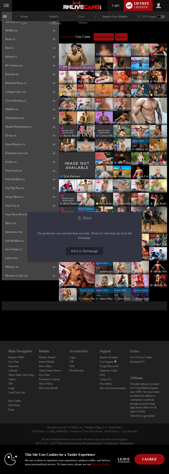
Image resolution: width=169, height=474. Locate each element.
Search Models (47, 361)
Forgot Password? (109, 366)
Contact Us (105, 379)
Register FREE (16, 357)
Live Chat (13, 361)
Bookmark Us (137, 361)
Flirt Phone (14, 405)
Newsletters (106, 383)
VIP (10, 383)
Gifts (72, 366)
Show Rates (45, 366)
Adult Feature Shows (50, 370)
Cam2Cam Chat (16, 392)
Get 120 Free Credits (141, 357)
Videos (12, 379)
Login (115, 5)
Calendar (13, 370)
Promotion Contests (49, 379)
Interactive (13, 366)
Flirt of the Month (48, 388)
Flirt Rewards (76, 370)
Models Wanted (47, 357)
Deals (11, 409)
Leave (124, 459)
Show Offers (46, 383)
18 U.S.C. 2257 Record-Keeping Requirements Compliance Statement (84, 443)
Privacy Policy (101, 464)
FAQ (102, 374)
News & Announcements (113, 388)
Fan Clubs (44, 374)
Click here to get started (142, 415)
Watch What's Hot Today (21, 374)
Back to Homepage (84, 251)
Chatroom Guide (108, 370)
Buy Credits (14, 400)
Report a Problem (109, 357)
